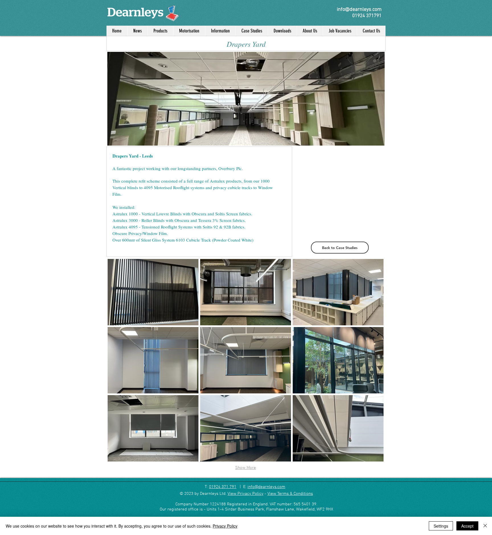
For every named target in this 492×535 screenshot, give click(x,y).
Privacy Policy (225, 526)
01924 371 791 (222, 486)
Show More (245, 467)
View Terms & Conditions (290, 493)
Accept (467, 526)
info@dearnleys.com (266, 486)
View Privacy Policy (245, 493)
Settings (441, 526)
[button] (153, 292)
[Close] (485, 525)
